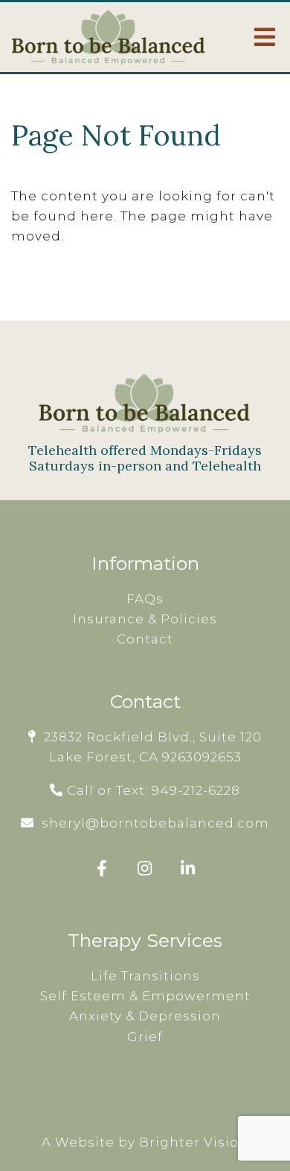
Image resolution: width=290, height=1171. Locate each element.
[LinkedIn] (188, 868)
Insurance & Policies (145, 618)
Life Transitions (145, 975)
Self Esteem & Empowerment (145, 995)
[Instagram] (145, 868)
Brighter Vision (193, 1142)
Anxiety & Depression (145, 1015)
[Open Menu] (264, 37)
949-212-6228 (196, 790)
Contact (145, 639)
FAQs (145, 598)
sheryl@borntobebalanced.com (155, 823)
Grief (145, 1036)
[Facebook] (101, 868)
